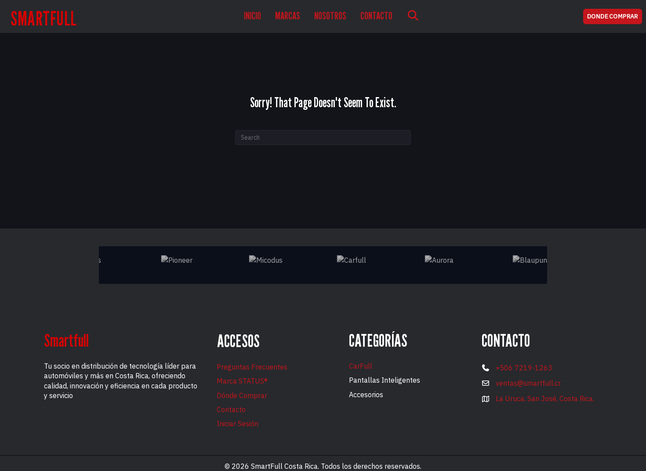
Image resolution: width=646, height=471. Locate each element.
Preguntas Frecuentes (252, 366)
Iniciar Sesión (237, 423)
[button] (413, 16)
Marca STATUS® (242, 381)
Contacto (231, 409)
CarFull (360, 366)
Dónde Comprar (242, 395)
